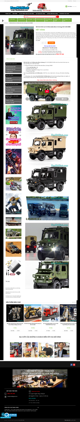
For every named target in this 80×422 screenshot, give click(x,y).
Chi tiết (18, 330)
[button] (21, 408)
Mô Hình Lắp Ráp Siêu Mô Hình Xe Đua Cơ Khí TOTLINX (32, 324)
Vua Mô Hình (72, 420)
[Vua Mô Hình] (31, 7)
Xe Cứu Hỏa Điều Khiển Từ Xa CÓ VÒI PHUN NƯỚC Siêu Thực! (50, 324)
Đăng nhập (70, 1)
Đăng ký (74, 1)
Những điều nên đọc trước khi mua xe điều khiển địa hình (13, 293)
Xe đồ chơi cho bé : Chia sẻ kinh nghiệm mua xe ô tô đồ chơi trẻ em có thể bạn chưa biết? (13, 297)
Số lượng (38, 40)
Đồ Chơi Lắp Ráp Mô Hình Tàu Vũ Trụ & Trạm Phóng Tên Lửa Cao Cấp (68, 324)
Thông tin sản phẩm (10, 58)
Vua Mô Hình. (21, 420)
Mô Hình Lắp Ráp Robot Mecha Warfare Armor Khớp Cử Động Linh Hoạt (15, 324)
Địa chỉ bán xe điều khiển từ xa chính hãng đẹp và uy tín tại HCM (13, 289)
